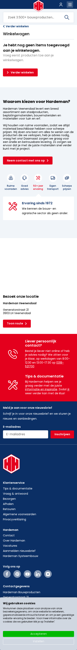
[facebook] (7, 574)
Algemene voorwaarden (19, 514)
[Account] (61, 5)
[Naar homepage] (39, 6)
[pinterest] (17, 574)
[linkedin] (38, 574)
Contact (9, 535)
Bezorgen (9, 499)
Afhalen (8, 504)
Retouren (9, 509)
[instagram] (48, 574)
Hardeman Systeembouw (20, 556)
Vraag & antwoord (15, 494)
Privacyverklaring (14, 519)
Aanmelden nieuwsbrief (19, 551)
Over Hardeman (14, 541)
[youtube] (27, 574)
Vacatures (10, 546)
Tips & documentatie (17, 488)
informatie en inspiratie (41, 389)
